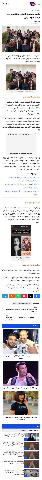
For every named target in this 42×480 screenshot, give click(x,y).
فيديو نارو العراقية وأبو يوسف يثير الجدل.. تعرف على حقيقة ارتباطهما (14, 435)
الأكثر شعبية (23, 430)
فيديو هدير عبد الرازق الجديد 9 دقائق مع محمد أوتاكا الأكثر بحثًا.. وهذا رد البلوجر (13, 445)
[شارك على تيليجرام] (5, 296)
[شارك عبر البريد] (24, 296)
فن (32, 10)
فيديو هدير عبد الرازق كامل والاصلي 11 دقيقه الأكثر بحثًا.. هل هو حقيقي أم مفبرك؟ (13, 454)
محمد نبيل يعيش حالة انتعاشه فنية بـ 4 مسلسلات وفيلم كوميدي (20, 318)
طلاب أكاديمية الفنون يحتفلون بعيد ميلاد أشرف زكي (23, 15)
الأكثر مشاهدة (33, 430)
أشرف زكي (29, 58)
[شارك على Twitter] (30, 296)
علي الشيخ (37, 21)
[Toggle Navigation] (39, 4)
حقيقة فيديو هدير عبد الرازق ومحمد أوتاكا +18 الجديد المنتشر (14, 462)
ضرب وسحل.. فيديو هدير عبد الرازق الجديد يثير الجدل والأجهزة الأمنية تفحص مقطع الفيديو (14, 472)
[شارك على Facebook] (36, 296)
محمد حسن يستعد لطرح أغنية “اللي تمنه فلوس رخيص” (20, 357)
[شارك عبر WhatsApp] (17, 296)
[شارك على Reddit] (11, 296)
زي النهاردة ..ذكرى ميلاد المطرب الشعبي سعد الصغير (21, 388)
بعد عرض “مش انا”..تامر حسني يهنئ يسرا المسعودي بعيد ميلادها (20, 418)
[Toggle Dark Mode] (7, 4)
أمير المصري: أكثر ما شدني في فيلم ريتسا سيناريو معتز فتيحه (21, 309)
